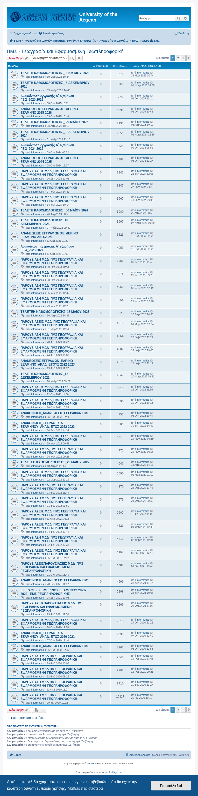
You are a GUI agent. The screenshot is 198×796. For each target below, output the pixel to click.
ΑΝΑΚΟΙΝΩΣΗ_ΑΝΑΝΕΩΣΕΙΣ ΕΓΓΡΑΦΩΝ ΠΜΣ (55, 413)
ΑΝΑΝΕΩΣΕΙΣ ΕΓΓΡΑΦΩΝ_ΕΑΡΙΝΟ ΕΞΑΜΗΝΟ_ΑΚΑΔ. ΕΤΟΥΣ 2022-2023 (48, 362)
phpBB (91, 763)
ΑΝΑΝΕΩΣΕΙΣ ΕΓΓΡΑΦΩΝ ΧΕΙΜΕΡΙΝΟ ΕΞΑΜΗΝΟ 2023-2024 (49, 235)
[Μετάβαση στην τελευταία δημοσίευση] (151, 72)
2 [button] (178, 58)
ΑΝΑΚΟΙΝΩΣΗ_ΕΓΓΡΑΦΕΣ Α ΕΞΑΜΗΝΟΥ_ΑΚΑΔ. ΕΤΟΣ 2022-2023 (48, 424)
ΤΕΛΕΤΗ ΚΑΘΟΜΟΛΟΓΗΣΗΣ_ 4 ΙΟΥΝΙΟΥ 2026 (55, 73)
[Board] (43, 15)
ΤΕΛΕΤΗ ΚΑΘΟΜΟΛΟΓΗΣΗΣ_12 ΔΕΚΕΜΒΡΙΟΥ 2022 (44, 375)
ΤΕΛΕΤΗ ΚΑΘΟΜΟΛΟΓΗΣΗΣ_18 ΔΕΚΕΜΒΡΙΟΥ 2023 (44, 222)
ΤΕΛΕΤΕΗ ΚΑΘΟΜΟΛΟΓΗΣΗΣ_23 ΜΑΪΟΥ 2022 (55, 462)
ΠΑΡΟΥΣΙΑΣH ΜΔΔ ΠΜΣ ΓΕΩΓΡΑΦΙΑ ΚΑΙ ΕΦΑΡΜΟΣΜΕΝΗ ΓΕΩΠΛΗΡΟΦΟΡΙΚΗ (51, 657)
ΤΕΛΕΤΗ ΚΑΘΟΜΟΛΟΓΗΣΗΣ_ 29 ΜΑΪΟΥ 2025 (54, 122)
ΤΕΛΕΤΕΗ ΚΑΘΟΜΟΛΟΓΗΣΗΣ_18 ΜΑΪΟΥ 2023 (55, 312)
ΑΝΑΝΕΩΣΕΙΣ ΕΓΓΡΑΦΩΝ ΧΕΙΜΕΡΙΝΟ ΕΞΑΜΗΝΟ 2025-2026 (49, 110)
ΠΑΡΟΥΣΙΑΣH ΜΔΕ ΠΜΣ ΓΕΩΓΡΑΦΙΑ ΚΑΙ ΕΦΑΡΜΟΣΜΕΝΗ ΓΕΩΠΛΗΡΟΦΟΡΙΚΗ (51, 697)
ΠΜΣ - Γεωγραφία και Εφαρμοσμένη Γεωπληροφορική (65, 51)
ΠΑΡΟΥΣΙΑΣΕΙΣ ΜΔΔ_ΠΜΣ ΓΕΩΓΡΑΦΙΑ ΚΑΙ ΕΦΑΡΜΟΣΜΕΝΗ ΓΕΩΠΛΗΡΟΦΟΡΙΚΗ (53, 173)
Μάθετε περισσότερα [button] (85, 788)
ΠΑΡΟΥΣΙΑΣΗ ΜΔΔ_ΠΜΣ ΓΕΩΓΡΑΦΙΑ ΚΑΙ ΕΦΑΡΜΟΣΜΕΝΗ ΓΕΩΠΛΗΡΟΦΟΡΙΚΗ (52, 261)
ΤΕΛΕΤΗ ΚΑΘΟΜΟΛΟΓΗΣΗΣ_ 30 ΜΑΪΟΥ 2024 (54, 210)
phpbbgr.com (115, 772)
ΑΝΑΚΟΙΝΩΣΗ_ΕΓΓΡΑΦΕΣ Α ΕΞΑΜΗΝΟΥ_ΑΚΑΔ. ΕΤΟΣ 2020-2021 (48, 634)
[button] (188, 58)
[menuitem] (51, 33)
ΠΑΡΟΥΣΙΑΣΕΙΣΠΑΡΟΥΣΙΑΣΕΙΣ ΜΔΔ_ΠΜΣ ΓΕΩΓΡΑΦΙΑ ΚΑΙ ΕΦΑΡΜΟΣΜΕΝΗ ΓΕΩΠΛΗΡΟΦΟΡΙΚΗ (52, 567)
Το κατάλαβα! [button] (171, 786)
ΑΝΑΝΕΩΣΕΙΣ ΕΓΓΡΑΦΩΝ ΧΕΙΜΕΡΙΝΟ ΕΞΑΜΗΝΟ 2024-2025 (49, 160)
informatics (37, 76)
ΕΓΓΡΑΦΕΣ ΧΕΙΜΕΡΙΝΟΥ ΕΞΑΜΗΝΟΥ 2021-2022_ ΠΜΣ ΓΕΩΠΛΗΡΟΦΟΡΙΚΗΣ (53, 592)
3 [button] (183, 58)
